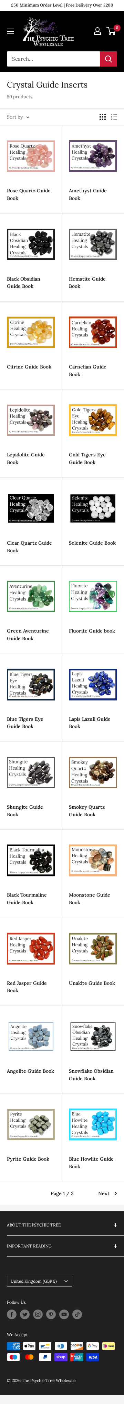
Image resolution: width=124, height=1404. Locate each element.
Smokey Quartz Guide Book (87, 811)
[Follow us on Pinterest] (51, 1314)
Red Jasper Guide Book (27, 987)
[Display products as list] (114, 117)
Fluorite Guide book (92, 631)
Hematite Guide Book (87, 283)
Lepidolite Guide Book (26, 458)
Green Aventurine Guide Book (28, 635)
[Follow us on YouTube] (64, 1314)
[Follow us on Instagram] (38, 1314)
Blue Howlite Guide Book (91, 1163)
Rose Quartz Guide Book (29, 194)
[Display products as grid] (103, 117)
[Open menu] (10, 31)
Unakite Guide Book (92, 983)
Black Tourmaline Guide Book (27, 899)
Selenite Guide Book (92, 543)
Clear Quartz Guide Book (29, 547)
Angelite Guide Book (30, 1071)
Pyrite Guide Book (28, 1159)
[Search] (108, 59)
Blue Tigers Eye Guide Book (25, 723)
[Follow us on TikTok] (77, 1314)
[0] (111, 31)
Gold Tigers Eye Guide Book (87, 458)
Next (104, 1193)
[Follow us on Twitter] (25, 1314)
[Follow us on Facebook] (12, 1314)
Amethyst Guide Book (88, 194)
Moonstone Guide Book (89, 899)
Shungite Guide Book (25, 811)
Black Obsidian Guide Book (23, 283)
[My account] (97, 31)
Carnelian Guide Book (87, 370)
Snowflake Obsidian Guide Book (91, 1075)
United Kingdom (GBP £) (34, 1281)
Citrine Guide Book (29, 367)
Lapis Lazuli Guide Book (90, 723)
